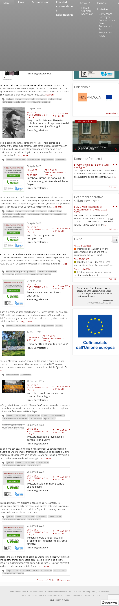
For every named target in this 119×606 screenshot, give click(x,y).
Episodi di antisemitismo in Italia (37, 115)
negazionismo (49, 418)
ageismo (9, 99)
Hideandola (111, 113)
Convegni (104, 17)
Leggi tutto (50, 94)
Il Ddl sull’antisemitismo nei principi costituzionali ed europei (92, 274)
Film (101, 23)
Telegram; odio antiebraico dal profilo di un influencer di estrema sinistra (47, 540)
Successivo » (65, 580)
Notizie (85, 7)
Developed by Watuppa (59, 600)
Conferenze (105, 13)
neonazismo (60, 159)
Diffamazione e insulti (61, 114)
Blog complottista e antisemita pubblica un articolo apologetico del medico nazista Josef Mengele (48, 123)
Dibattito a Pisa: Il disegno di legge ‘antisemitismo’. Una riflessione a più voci (93, 263)
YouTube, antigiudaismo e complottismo (42, 236)
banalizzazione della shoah (14, 102)
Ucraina (47, 274)
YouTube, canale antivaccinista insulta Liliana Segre (45, 394)
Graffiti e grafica (33, 338)
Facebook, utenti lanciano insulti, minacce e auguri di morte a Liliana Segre (47, 181)
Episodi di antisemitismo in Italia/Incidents (64, 8)
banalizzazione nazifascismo (40, 214)
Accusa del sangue (14, 271)
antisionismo (41, 99)
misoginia (46, 102)
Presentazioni (107, 20)
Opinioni (86, 10)
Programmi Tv (105, 28)
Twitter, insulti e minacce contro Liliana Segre (45, 485)
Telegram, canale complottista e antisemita (45, 294)
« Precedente (41, 580)
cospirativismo (34, 102)
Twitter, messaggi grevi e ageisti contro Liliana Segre (45, 438)
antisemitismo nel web (24, 99)
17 (58, 580)
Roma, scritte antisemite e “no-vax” (47, 344)
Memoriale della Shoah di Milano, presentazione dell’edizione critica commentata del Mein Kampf (91, 251)
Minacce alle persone (32, 172)
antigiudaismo (30, 271)
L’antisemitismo (40, 2)
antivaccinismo (54, 99)
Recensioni (87, 13)
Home (20, 2)
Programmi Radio (105, 34)
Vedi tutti (112, 187)
